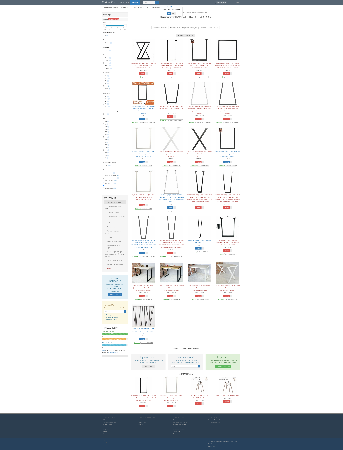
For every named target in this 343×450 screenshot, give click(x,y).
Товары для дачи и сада (115, 264)
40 (106, 101)
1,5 (107, 121)
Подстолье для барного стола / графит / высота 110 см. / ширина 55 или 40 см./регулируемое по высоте (143, 398)
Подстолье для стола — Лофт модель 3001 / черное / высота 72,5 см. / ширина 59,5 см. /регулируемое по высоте (227, 65)
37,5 (107, 98)
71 (107, 75)
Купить (143, 73)
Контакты (124, 7)
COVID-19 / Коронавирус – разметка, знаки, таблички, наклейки (114, 254)
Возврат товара (142, 422)
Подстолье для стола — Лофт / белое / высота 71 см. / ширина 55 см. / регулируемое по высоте (143, 154)
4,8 (107, 145)
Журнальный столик (111, 175)
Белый (107, 58)
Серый (107, 63)
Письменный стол (114, 19)
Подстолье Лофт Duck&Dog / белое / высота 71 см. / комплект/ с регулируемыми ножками (200, 288)
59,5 (107, 106)
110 (107, 86)
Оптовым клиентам (111, 7)
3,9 (107, 139)
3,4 (107, 129)
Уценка (109, 237)
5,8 (107, 147)
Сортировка (180, 35)
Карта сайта (141, 424)
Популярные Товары (178, 429)
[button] (220, 2)
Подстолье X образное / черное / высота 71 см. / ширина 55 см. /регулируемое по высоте (199, 154)
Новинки (175, 433)
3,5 (107, 132)
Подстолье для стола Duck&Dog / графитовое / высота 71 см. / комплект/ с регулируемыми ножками (227, 242)
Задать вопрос (149, 366)
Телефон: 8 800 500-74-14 (214, 422)
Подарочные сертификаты (180, 422)
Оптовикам (106, 433)
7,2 (107, 150)
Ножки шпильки (114, 223)
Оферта (105, 431)
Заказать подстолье (224, 366)
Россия (108, 43)
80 (106, 81)
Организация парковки (115, 260)
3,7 (107, 134)
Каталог (135, 2)
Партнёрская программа (179, 424)
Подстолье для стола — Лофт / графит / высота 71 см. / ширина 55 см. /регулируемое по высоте (199, 65)
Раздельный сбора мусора (112, 246)
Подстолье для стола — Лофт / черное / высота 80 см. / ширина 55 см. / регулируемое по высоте (227, 154)
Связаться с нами (142, 420)
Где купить (105, 429)
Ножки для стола (114, 213)
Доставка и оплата (137, 7)
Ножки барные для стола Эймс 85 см (227, 395)
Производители (177, 420)
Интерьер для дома (114, 241)
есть (107, 165)
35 (106, 96)
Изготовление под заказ (155, 7)
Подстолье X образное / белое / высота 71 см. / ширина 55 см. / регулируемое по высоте (171, 154)
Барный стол (110, 173)
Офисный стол (110, 183)
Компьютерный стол (111, 178)
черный (108, 68)
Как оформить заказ (108, 426)
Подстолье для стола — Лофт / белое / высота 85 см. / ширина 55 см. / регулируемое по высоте (143, 197)
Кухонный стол (110, 180)
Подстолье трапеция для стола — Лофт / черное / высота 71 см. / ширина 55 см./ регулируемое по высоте (171, 108)
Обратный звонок (115, 295)
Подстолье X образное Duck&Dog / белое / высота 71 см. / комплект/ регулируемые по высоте (227, 288)
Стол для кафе (110, 188)
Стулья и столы (112, 227)
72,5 (107, 78)
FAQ (104, 420)
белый (107, 60)
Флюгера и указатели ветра (113, 232)
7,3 (107, 152)
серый (107, 65)
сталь (107, 50)
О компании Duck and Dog (109, 422)
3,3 (107, 126)
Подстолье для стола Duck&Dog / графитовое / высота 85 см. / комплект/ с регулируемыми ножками (143, 288)
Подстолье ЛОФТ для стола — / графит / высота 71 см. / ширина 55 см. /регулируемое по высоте (143, 65)
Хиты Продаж (176, 431)
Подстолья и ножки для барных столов (115, 218)
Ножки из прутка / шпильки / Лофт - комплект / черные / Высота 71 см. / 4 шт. (143, 331)
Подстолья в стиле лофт (113, 207)
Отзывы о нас (113, 353)
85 (106, 83)
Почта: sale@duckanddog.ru (215, 420)
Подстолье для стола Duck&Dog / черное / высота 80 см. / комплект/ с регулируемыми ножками (171, 288)
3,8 (107, 137)
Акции (109, 268)
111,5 (107, 88)
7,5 (107, 155)
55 (107, 104)
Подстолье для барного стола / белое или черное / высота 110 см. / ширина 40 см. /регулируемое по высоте (171, 65)
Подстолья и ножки (114, 202)
